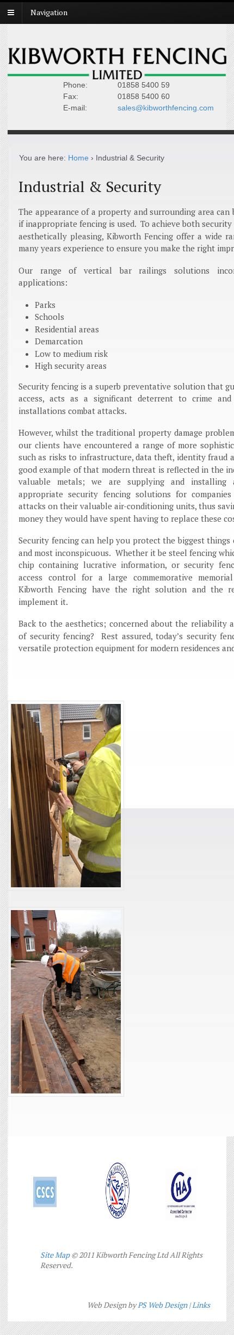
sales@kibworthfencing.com (166, 107)
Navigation (48, 12)
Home (78, 157)
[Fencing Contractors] (117, 73)
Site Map (55, 1255)
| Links (199, 1305)
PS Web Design (162, 1305)
